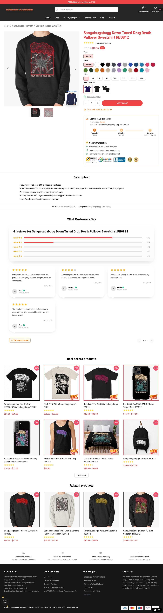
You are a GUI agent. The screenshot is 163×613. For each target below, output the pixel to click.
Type (85, 52)
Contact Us (88, 588)
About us (47, 577)
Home (6, 26)
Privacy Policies (50, 584)
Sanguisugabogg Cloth (22, 26)
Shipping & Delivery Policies (94, 577)
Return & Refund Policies (93, 584)
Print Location (89, 83)
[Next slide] (75, 68)
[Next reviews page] (151, 340)
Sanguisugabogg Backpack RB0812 (139, 458)
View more (81, 475)
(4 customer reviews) (103, 43)
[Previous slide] (8, 68)
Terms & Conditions (52, 580)
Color (86, 60)
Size (85, 75)
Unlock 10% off (5, 601)
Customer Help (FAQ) (92, 591)
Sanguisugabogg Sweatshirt (48, 26)
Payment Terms (90, 580)
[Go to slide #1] (35, 112)
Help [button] (158, 610)
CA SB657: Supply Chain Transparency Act (61, 591)
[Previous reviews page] (139, 340)
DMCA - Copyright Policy (53, 588)
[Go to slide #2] (48, 112)
